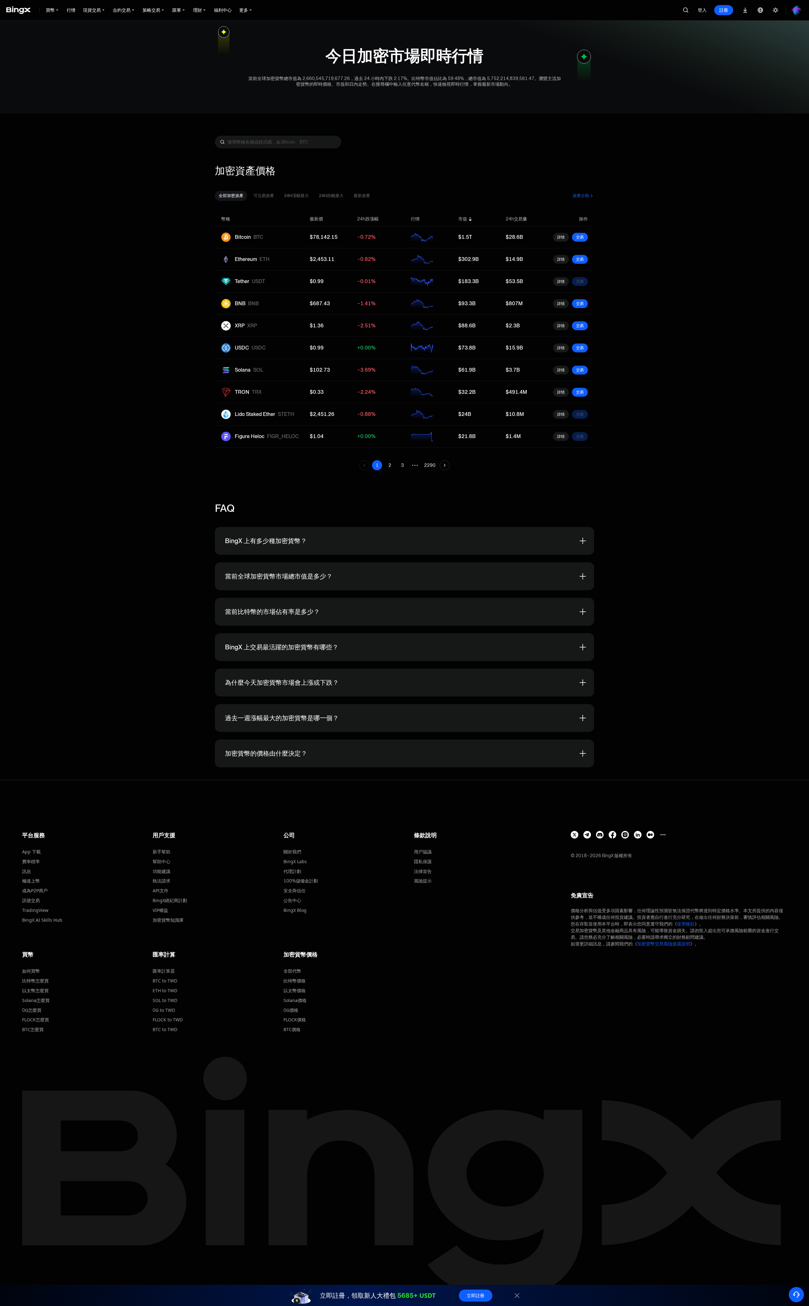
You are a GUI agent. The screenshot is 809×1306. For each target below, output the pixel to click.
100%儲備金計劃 (300, 881)
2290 (429, 465)
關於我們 (292, 852)
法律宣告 (423, 871)
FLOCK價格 (294, 1020)
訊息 (26, 871)
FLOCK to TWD (168, 1020)
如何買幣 (31, 971)
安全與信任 (294, 891)
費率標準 (31, 861)
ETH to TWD (165, 990)
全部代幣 (292, 971)
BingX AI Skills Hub (42, 920)
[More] (663, 835)
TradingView (35, 910)
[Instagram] (625, 835)
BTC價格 (292, 1029)
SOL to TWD (165, 1000)
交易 (580, 237)
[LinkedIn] (638, 835)
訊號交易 (31, 900)
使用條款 (686, 924)
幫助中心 (161, 861)
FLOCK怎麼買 (35, 1020)
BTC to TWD (165, 981)
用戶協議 (423, 852)
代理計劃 (292, 871)
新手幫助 (161, 852)
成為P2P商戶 (35, 891)
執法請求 (161, 881)
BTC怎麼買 (33, 1029)
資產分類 (581, 195)
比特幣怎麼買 (35, 981)
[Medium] (650, 835)
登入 (702, 10)
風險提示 (423, 881)
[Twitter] (574, 835)
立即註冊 (475, 1295)
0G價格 (290, 1010)
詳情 (561, 237)
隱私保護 (423, 861)
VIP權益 (160, 910)
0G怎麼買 (31, 1010)
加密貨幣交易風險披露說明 (663, 944)
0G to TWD (164, 1010)
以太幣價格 (294, 990)
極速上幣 (31, 881)
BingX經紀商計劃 (170, 900)
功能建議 (161, 871)
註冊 (723, 10)
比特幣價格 (294, 981)
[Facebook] (612, 835)
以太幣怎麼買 (35, 990)
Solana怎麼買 (36, 1000)
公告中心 (292, 900)
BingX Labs (295, 861)
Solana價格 (295, 1000)
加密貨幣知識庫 (168, 920)
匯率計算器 (164, 971)
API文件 (160, 891)
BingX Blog (295, 910)
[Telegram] (587, 835)
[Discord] (600, 835)
